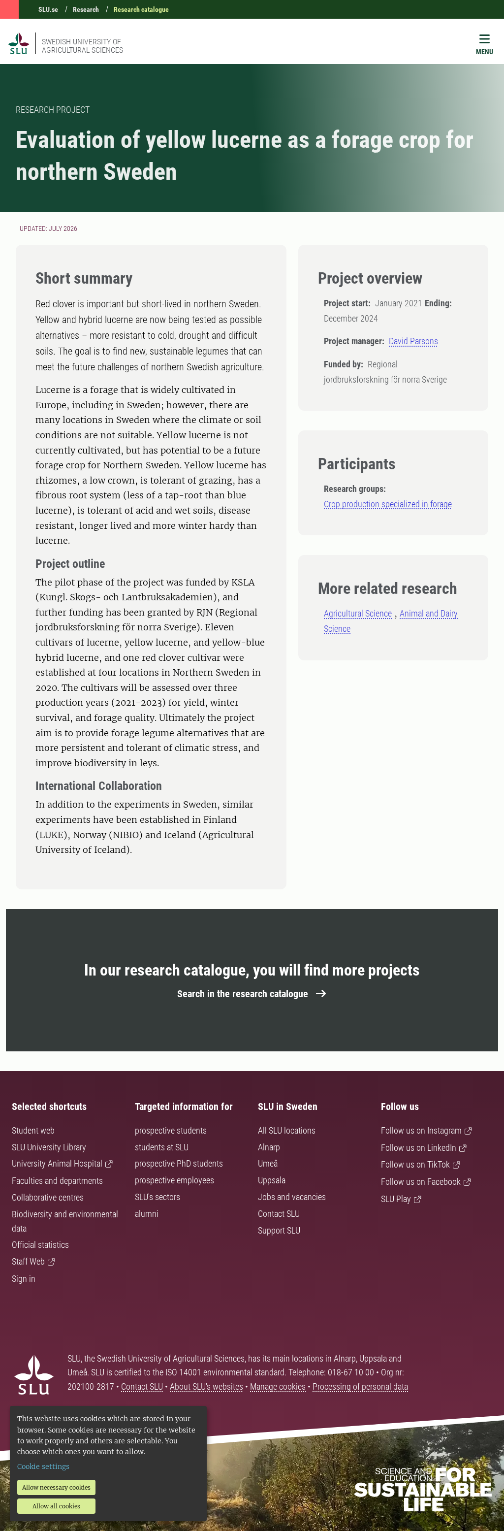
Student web (33, 1130)
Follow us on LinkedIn (418, 1147)
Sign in (23, 1278)
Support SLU (279, 1230)
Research (86, 9)
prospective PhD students (179, 1163)
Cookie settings (43, 1466)
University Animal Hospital (57, 1163)
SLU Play (396, 1199)
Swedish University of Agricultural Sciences (82, 46)
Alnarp (269, 1147)
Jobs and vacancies (292, 1197)
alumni (146, 1213)
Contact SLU (279, 1213)
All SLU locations (286, 1130)
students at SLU (162, 1147)
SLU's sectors (157, 1197)
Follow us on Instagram (421, 1130)
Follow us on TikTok (415, 1164)
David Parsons (413, 341)
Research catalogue (141, 9)
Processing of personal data (360, 1386)
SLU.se (48, 9)
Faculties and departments (57, 1180)
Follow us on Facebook (421, 1181)
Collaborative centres (48, 1197)
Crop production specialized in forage (388, 504)
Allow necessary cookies (56, 1487)
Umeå (268, 1163)
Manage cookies (278, 1386)
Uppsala (271, 1180)
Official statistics (40, 1244)
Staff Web (28, 1261)
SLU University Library (49, 1147)
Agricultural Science (358, 613)
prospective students (171, 1130)
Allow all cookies (56, 1506)
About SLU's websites (206, 1386)
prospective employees (174, 1180)
